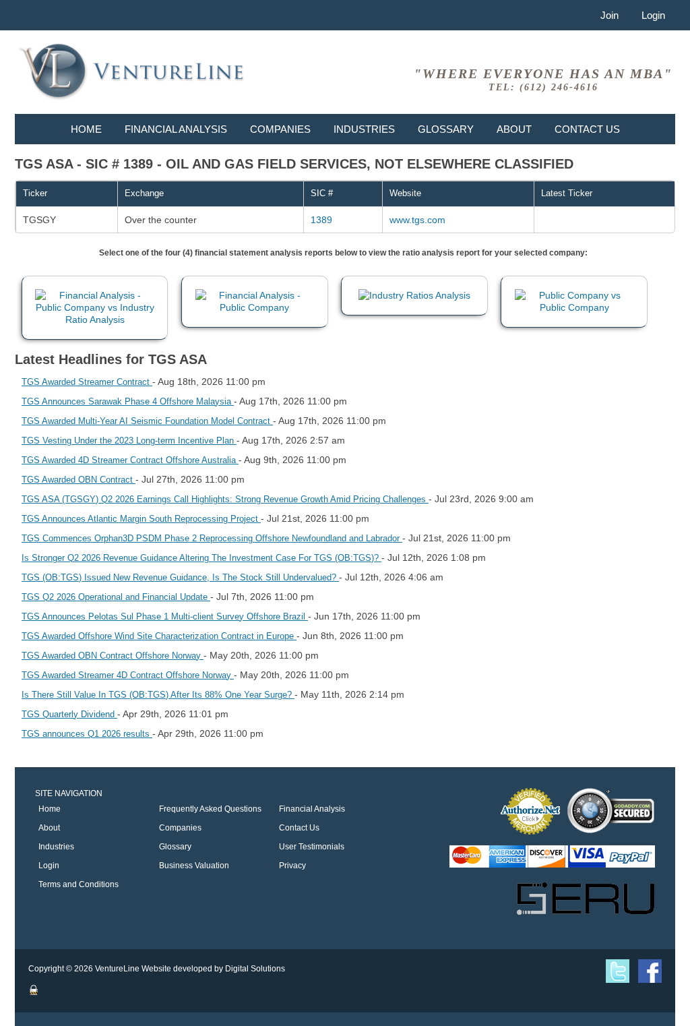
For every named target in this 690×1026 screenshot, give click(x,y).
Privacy (292, 865)
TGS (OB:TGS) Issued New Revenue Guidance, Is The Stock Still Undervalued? (180, 577)
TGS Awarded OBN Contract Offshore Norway (112, 656)
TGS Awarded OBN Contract (78, 480)
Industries (364, 129)
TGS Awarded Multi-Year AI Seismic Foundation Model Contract (147, 421)
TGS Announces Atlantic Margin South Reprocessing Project (141, 519)
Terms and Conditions (78, 884)
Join (609, 15)
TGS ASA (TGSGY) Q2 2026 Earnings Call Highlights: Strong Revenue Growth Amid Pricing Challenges (225, 499)
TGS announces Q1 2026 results (87, 734)
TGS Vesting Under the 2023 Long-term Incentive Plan (129, 440)
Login (653, 15)
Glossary (446, 129)
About (514, 129)
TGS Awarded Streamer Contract (87, 382)
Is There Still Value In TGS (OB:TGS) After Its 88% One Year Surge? (158, 695)
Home (86, 129)
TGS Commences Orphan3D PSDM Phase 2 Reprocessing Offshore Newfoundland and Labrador (212, 538)
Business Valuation (194, 865)
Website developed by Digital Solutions (213, 968)
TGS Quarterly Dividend (69, 714)
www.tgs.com (417, 219)
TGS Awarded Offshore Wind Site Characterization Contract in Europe (159, 636)
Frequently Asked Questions (210, 809)
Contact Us (587, 129)
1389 (321, 219)
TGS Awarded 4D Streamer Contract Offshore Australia (130, 460)
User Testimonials (311, 846)
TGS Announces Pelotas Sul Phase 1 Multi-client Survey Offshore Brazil (165, 616)
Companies (280, 129)
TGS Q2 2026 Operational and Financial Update (116, 597)
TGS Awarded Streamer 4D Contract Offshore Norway (128, 675)
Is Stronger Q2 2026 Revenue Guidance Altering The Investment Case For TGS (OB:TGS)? (201, 558)
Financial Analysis (176, 129)
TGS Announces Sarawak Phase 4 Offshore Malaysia (128, 401)
